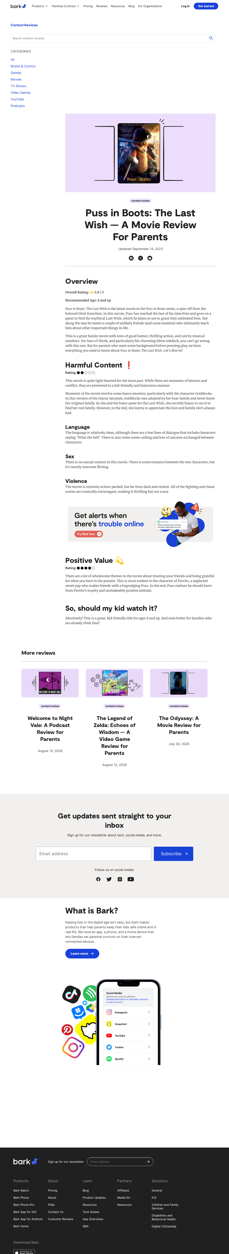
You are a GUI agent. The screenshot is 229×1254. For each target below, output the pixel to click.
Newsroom (124, 1204)
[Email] (149, 258)
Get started (206, 6)
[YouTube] (130, 879)
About (52, 1197)
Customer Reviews (60, 1219)
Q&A (86, 1226)
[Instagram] (119, 879)
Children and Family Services (165, 1206)
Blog (86, 1190)
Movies (16, 79)
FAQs (51, 1204)
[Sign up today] (140, 524)
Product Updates (94, 1197)
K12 (154, 1197)
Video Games (21, 92)
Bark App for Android (27, 1219)
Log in (185, 6)
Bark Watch (21, 1190)
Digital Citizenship (164, 1226)
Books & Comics (23, 66)
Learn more (79, 953)
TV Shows (18, 86)
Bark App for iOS (24, 1212)
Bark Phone (21, 1197)
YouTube (17, 99)
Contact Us (55, 1212)
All (12, 59)
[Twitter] (140, 258)
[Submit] (148, 1162)
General (157, 1190)
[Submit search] (211, 38)
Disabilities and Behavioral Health (164, 1217)
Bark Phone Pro (23, 1204)
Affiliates (123, 1190)
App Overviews (93, 1219)
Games (16, 73)
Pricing (52, 1190)
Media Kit (123, 1197)
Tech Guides (91, 1212)
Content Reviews (24, 25)
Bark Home (20, 1226)
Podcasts (18, 106)
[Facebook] (131, 258)
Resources (90, 1204)
